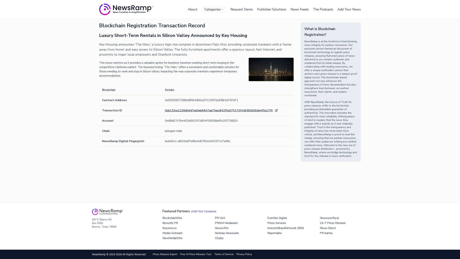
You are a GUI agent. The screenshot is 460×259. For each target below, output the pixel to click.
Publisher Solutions (271, 9)
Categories (212, 9)
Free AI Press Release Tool (195, 254)
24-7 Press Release (333, 223)
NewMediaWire (172, 238)
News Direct (328, 228)
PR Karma (326, 233)
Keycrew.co (169, 228)
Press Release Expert (165, 254)
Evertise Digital (277, 218)
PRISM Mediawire (226, 223)
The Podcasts (323, 9)
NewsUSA (222, 228)
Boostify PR (170, 223)
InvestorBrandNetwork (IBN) (285, 228)
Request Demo (242, 9)
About (192, 9)
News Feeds (300, 9)
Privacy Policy (244, 254)
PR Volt (220, 218)
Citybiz (219, 238)
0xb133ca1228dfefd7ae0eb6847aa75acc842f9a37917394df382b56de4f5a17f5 (219, 110)
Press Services (276, 223)
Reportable (274, 233)
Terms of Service (224, 254)
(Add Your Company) (203, 211)
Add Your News (349, 9)
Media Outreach (172, 233)
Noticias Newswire (227, 233)
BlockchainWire (172, 218)
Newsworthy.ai (329, 218)
